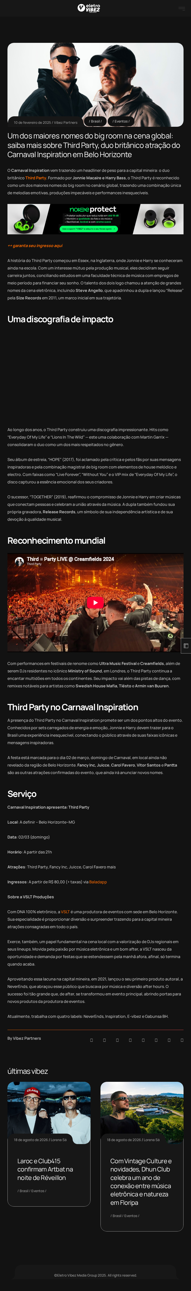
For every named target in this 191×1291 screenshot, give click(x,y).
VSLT (65, 911)
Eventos (121, 121)
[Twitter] (169, 1040)
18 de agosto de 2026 (31, 1139)
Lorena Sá (59, 1139)
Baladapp (98, 882)
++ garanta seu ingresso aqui (34, 245)
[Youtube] (182, 1040)
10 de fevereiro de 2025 (32, 122)
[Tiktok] (156, 1040)
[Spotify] (104, 1040)
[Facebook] (117, 1040)
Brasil (95, 121)
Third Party (35, 178)
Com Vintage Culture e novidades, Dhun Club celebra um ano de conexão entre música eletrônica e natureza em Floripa (141, 1182)
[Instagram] (143, 1040)
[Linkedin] (130, 1040)
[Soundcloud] (91, 1040)
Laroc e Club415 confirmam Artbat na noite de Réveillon (45, 1169)
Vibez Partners (65, 122)
